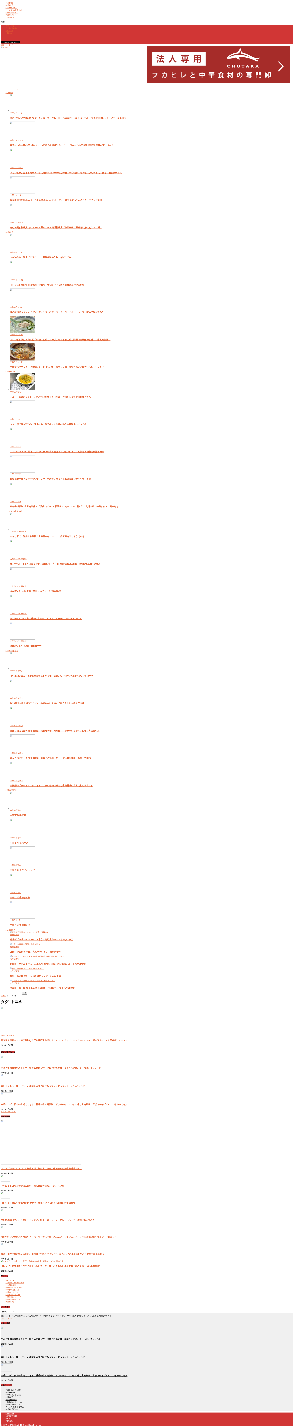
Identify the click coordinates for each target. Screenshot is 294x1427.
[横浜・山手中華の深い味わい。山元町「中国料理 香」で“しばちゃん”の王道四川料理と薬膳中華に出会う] (22, 138)
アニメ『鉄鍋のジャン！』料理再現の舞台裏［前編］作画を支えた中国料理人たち (50, 397)
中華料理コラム (13, 1295)
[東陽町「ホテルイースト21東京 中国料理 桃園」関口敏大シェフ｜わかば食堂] (37, 956)
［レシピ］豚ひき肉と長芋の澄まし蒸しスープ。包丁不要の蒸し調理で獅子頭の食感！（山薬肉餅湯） (60, 339)
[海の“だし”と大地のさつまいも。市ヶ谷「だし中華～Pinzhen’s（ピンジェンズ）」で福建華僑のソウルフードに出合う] (22, 111)
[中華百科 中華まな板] (22, 891)
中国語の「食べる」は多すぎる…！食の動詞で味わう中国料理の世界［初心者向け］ (51, 785)
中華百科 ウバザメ (19, 843)
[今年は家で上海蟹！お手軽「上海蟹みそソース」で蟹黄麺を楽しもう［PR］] (22, 529)
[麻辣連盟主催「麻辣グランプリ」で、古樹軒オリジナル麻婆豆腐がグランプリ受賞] (22, 472)
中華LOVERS (11, 8)
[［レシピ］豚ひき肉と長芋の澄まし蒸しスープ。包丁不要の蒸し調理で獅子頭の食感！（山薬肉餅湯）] (22, 332)
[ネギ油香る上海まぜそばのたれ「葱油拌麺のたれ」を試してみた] (22, 250)
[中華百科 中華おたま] (22, 918)
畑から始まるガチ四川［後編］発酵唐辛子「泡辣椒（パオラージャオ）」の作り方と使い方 (55, 730)
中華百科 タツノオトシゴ (22, 870)
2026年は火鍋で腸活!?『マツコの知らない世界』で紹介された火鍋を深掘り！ (48, 703)
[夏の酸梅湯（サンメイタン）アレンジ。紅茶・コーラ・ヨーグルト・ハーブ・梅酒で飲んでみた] (22, 305)
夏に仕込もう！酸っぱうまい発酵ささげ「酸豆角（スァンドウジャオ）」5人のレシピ (43, 1086)
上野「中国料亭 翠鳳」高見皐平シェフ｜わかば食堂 (35, 951)
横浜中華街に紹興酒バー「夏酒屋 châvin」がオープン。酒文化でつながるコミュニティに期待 (56, 200)
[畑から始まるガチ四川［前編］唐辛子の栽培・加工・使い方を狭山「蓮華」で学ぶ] (22, 751)
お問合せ (9, 33)
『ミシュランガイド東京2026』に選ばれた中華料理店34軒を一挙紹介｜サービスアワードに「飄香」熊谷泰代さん (66, 172)
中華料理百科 (11, 15)
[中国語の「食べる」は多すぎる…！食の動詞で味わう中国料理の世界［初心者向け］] (22, 778)
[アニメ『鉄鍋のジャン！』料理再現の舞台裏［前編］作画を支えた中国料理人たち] (22, 390)
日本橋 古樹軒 (11, 28)
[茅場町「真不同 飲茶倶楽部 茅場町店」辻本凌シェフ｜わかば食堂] (32, 981)
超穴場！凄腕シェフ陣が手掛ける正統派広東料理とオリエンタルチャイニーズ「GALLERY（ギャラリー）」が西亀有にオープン (64, 1040)
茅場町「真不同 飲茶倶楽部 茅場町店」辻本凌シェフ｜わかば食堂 (42, 988)
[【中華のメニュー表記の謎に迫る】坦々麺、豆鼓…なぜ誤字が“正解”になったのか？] (22, 669)
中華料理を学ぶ (12, 13)
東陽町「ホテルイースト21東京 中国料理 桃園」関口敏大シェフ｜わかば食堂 (48, 964)
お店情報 (9, 3)
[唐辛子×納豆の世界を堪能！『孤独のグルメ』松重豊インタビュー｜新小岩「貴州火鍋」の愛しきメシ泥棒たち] (22, 499)
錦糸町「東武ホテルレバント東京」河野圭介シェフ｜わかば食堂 (41, 939)
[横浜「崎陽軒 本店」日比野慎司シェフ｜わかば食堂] (27, 969)
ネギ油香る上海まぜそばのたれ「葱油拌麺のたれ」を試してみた (41, 257)
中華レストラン (16, 113)
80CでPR (9, 31)
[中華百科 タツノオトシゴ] (22, 863)
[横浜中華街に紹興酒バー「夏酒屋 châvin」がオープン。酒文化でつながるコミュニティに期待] (22, 193)
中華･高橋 (10, 26)
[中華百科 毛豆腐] (22, 808)
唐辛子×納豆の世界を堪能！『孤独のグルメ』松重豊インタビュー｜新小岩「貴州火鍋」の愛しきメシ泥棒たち (64, 506)
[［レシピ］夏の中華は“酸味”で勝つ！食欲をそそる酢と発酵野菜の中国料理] (22, 278)
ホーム (3, 996)
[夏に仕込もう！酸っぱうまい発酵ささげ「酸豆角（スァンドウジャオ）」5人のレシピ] (6, 1081)
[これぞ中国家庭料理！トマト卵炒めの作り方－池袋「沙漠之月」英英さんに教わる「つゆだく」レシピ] (6, 1063)
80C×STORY (11, 1280)
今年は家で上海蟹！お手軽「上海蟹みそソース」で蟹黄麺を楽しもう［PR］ (47, 536)
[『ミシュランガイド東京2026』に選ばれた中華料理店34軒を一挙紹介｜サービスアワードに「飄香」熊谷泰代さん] (22, 166)
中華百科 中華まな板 (20, 897)
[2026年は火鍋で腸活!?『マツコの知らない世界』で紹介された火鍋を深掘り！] (22, 696)
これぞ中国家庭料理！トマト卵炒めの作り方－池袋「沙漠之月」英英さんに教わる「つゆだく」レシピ (51, 1068)
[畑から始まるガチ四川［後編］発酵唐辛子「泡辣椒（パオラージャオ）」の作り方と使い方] (22, 724)
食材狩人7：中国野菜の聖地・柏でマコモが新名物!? (35, 591)
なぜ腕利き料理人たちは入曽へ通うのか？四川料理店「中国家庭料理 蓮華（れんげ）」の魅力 (56, 227)
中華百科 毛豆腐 (18, 815)
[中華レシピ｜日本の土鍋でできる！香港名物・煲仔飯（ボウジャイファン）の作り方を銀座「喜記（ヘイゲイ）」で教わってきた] (6, 1100)
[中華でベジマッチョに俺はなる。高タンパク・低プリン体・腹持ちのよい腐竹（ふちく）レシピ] (22, 360)
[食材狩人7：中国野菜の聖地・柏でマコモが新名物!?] (22, 584)
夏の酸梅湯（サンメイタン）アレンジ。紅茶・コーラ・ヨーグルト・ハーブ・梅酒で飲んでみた (57, 312)
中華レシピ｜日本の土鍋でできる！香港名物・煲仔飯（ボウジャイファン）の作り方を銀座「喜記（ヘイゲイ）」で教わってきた (64, 1104)
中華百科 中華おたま (20, 925)
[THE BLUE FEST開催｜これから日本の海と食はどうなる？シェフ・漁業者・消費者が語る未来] (22, 445)
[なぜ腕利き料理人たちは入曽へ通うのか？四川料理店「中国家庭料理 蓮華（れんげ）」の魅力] (22, 220)
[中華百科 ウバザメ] (22, 836)
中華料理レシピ (12, 5)
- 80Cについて (6, 1318)
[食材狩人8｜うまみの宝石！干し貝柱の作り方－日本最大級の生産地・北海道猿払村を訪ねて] (22, 557)
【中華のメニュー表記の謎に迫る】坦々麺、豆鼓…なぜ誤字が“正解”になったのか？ (51, 676)
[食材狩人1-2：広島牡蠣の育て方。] (22, 639)
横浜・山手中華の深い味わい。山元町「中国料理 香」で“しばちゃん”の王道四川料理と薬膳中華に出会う (61, 145)
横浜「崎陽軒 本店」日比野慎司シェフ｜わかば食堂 (35, 976)
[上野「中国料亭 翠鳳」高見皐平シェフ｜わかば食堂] (27, 944)
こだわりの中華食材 (14, 10)
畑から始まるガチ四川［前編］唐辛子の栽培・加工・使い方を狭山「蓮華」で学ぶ (50, 758)
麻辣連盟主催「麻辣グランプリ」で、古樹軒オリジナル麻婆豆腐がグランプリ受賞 (50, 479)
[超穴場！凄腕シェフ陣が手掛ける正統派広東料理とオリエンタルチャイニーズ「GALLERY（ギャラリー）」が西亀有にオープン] (19, 1033)
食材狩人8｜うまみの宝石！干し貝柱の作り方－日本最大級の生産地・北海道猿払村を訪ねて (55, 564)
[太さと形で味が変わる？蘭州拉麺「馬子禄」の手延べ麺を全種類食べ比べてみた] (22, 417)
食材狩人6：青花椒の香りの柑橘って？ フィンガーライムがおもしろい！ (46, 618)
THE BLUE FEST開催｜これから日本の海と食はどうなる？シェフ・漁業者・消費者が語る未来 (57, 451)
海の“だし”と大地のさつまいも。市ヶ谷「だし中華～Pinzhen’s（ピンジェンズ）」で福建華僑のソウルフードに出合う (68, 118)
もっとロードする (8, 1112)
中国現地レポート (14, 1287)
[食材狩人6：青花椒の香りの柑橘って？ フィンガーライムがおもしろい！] (22, 611)
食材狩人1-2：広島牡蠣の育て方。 (27, 646)
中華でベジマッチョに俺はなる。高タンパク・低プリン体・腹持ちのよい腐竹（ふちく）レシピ (57, 367)
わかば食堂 (10, 17)
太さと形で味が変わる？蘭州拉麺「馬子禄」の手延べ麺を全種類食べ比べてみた (49, 424)
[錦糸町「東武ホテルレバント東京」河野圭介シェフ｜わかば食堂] (29, 932)
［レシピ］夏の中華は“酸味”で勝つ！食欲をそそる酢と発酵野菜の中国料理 (47, 285)
